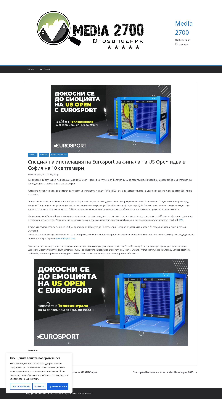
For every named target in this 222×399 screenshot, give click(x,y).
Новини (32, 155)
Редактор (54, 174)
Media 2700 (48, 393)
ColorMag (72, 393)
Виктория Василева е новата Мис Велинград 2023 (163, 372)
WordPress (87, 393)
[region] (39, 373)
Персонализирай (21, 386)
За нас (31, 69)
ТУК (181, 220)
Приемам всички (58, 386)
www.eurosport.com (65, 238)
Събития (43, 155)
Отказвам (39, 386)
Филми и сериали (59, 155)
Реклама (45, 69)
